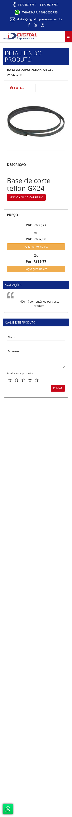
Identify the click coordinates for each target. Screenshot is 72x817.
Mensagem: (15, 351)
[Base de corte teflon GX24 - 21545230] (36, 121)
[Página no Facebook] (29, 25)
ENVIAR (58, 388)
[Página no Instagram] (42, 25)
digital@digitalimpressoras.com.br (39, 19)
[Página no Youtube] (35, 25)
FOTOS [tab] (18, 88)
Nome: (12, 337)
